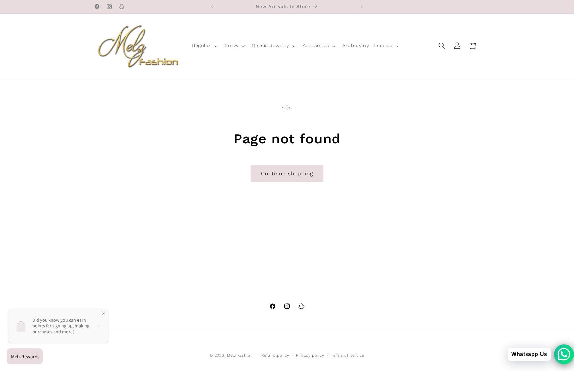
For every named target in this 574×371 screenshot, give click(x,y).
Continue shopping (287, 173)
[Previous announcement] (212, 6)
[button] (204, 46)
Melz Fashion (240, 355)
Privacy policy (310, 355)
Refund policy (275, 355)
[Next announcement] (361, 6)
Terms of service (347, 355)
